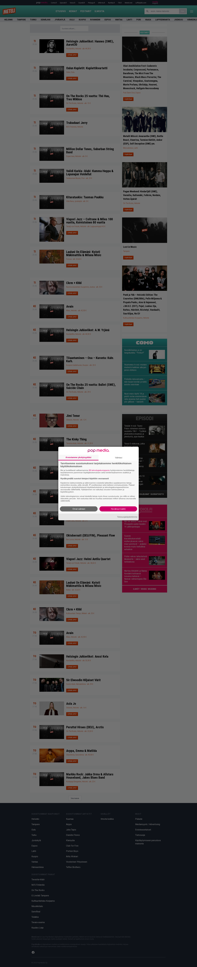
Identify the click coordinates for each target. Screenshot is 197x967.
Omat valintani (79, 509)
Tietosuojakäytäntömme (127, 517)
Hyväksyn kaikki (118, 509)
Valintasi (118, 457)
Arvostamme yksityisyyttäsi (78, 457)
